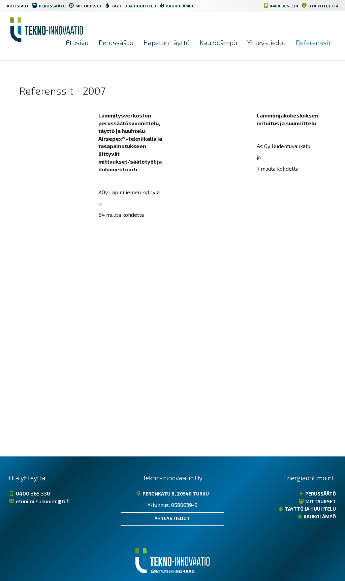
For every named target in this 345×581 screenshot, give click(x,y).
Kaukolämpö (180, 5)
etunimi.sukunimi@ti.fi (42, 501)
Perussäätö (52, 5)
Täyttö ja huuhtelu (133, 5)
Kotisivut (18, 5)
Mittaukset (88, 5)
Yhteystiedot (266, 42)
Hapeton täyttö (167, 42)
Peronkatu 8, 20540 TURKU (175, 494)
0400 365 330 (283, 5)
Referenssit (313, 42)
